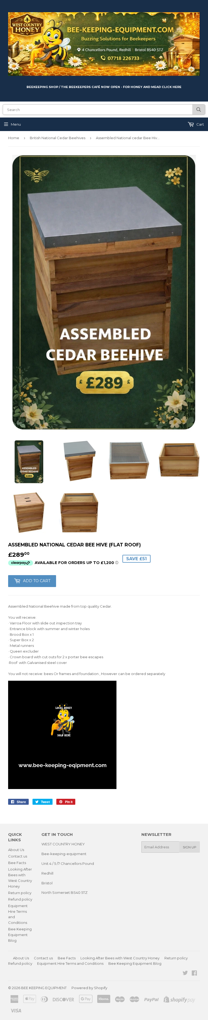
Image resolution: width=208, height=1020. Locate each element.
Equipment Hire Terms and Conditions (70, 963)
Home (13, 138)
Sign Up (189, 847)
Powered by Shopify (89, 988)
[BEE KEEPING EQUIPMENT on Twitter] (185, 974)
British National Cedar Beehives (57, 138)
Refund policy (20, 899)
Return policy (19, 893)
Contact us (17, 856)
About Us (16, 850)
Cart (200, 124)
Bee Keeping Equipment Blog (20, 935)
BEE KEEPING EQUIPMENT (44, 988)
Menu (16, 124)
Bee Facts (17, 863)
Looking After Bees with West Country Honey (120, 958)
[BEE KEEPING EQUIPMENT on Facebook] (194, 974)
